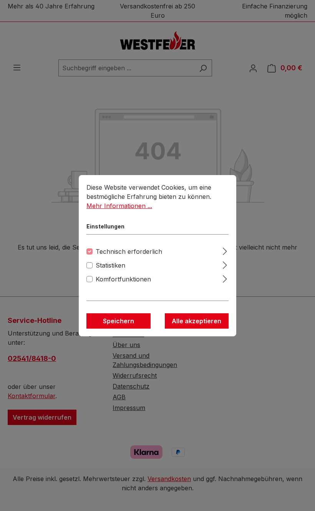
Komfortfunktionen (123, 279)
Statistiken (110, 265)
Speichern (118, 321)
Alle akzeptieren (196, 321)
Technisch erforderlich (129, 251)
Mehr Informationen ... (119, 206)
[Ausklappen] (225, 250)
